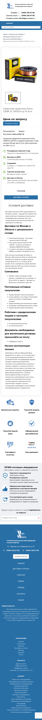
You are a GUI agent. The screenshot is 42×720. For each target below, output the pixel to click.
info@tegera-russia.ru (27, 18)
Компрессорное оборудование (21, 684)
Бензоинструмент (21, 692)
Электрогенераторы (21, 688)
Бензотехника (21, 706)
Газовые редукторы (21, 686)
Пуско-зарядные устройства (21, 699)
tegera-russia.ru (21, 664)
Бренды (21, 587)
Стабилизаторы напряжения (21, 708)
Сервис (21, 581)
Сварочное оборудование (21, 679)
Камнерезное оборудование (21, 701)
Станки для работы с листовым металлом (21, 710)
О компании (21, 644)
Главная (21, 563)
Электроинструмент (21, 690)
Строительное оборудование (21, 712)
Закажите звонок (21, 556)
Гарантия (21, 575)
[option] (21, 70)
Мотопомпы (21, 697)
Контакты (21, 594)
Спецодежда (21, 703)
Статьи (21, 655)
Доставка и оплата (21, 569)
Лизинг (21, 600)
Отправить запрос (11, 123)
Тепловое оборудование (21, 695)
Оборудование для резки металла (21, 682)
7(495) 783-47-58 (28, 13)
